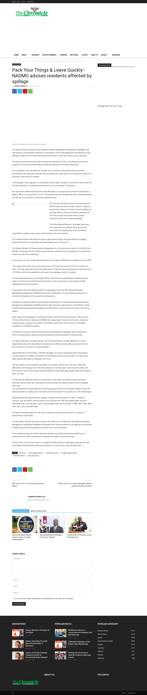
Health (94, 55)
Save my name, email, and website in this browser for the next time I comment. (44, 598)
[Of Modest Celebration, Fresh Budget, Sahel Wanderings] (60, 645)
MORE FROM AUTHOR (39, 511)
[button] (132, 55)
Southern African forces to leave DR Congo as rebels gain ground (79, 655)
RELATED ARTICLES (21, 511)
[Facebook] (14, 91)
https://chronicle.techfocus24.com (38, 500)
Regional (116, 55)
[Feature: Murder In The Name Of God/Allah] (18, 633)
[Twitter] (19, 91)
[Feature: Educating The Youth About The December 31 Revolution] (18, 644)
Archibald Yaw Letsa (52, 453)
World (104, 55)
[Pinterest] (25, 91)
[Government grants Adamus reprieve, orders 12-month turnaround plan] (24, 524)
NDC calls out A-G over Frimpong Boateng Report (28, 484)
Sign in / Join (16, 1)
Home (16, 55)
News (24, 55)
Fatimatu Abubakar (19, 455)
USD (110, 106)
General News (23, 61)
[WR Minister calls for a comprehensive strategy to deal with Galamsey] (60, 633)
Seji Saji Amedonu (33, 455)
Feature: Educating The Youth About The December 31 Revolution (36, 643)
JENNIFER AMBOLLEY (20, 86)
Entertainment (49, 55)
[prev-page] (13, 544)
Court (23, 1)
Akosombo (22, 453)
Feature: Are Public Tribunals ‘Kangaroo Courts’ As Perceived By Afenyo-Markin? (36, 655)
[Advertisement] (73, 35)
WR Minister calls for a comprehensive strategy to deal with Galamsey (80, 632)
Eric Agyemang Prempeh (69, 453)
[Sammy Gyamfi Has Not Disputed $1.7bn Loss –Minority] (52, 524)
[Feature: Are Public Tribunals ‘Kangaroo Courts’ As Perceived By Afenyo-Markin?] (18, 656)
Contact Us (30, 1)
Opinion (63, 55)
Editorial (74, 55)
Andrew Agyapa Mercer (35, 453)
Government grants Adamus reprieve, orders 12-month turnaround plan (21, 537)
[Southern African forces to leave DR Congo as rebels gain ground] (60, 656)
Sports (85, 55)
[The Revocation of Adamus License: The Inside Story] (79, 524)
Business (35, 55)
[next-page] (17, 544)
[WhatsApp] (30, 91)
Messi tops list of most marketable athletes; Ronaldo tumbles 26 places (75, 484)
